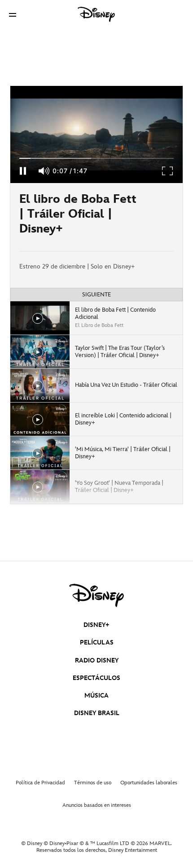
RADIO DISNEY (96, 660)
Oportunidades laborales (148, 782)
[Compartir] (156, 217)
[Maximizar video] (168, 171)
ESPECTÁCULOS (96, 678)
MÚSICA (96, 695)
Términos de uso (92, 782)
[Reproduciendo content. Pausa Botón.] (22, 171)
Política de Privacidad (40, 782)
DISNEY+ (96, 625)
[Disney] (96, 14)
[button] (12, 14)
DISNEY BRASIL (96, 713)
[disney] (96, 595)
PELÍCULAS (97, 642)
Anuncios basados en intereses (96, 805)
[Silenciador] (44, 171)
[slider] (96, 158)
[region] (96, 134)
